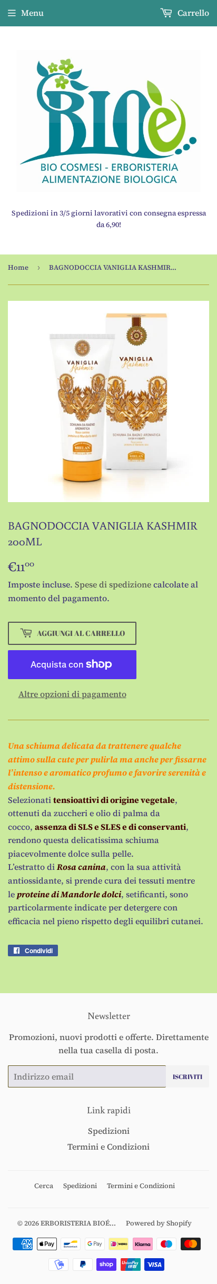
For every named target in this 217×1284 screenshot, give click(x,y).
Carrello (192, 12)
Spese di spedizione (113, 584)
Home (18, 267)
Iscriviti (187, 1076)
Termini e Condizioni (108, 1146)
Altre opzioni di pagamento (72, 694)
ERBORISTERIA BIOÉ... (78, 1223)
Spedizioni (109, 1130)
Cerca (43, 1185)
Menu (32, 12)
